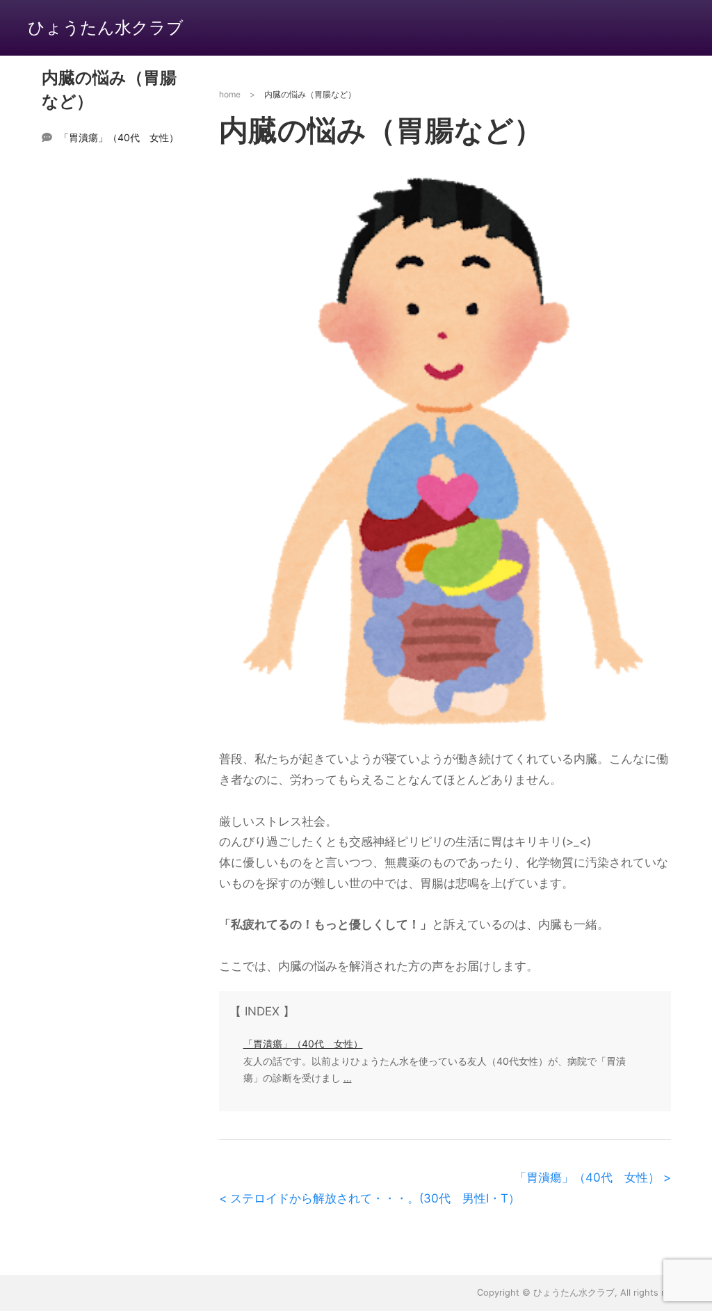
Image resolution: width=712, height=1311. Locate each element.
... (347, 1078)
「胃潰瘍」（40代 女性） (119, 137)
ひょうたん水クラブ (106, 27)
